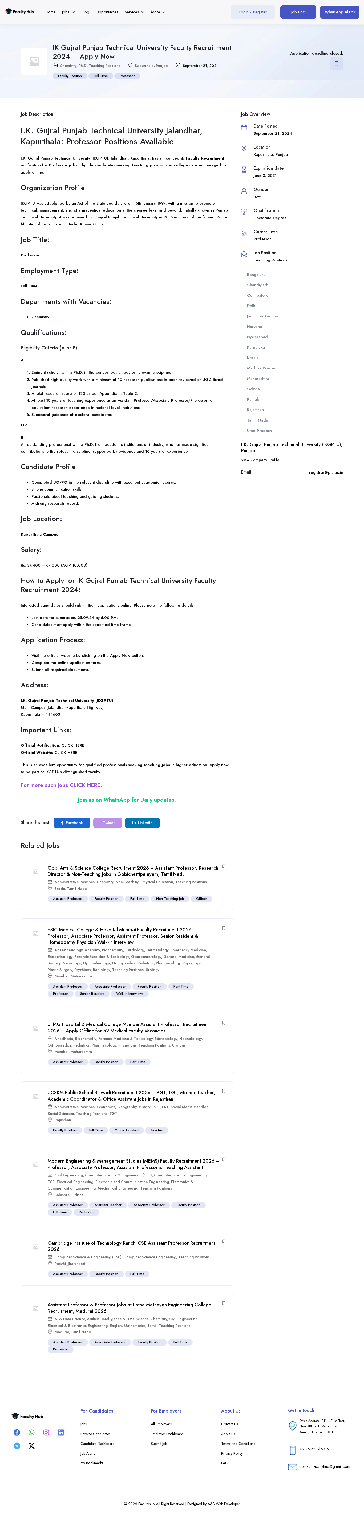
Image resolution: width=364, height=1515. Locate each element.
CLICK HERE (73, 745)
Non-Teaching (127, 882)
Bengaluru (256, 274)
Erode (60, 888)
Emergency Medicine (188, 950)
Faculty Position (70, 75)
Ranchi (60, 1263)
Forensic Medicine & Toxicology (102, 956)
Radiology (101, 969)
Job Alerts (87, 1453)
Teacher (157, 1130)
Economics (106, 1107)
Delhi (251, 306)
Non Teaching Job (170, 898)
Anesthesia (64, 1038)
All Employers (161, 1424)
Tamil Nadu (77, 888)
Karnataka (256, 347)
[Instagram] (46, 1432)
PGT (156, 1107)
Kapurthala (144, 65)
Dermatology (157, 950)
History (144, 1107)
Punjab (162, 65)
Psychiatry (82, 969)
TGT (113, 1113)
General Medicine (178, 956)
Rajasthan (63, 1120)
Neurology (72, 963)
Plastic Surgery (60, 969)
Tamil (152, 1325)
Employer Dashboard (167, 1434)
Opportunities (107, 12)
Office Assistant (127, 1130)
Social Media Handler (189, 1107)
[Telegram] (16, 1446)
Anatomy (92, 950)
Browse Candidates (95, 1434)
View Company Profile (260, 460)
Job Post (298, 12)
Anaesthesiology (69, 950)
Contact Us (229, 1424)
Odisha (77, 1195)
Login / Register (253, 12)
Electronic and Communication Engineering (132, 1181)
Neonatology (190, 1038)
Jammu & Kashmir (262, 316)
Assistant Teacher (108, 1204)
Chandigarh (257, 285)
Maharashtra (81, 976)
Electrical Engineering (75, 1181)
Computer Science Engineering (180, 1175)
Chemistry (68, 65)
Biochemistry (112, 950)
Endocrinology (60, 956)
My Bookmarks (91, 1463)
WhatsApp (116, 800)
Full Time (101, 75)
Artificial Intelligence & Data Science (117, 1319)
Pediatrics (145, 963)
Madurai (62, 1332)
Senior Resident (92, 993)
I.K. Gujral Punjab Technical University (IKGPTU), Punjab (291, 447)
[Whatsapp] (31, 1432)
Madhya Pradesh (262, 368)
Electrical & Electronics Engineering (78, 1325)
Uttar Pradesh (259, 431)
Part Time (180, 986)
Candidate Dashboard (97, 1443)
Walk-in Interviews (129, 993)
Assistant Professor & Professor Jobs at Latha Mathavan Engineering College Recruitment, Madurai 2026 (129, 1307)
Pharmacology (168, 963)
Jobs (66, 12)
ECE (51, 1181)
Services (132, 12)
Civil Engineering (69, 1175)
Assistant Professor (68, 898)
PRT (165, 1107)
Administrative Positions (75, 882)
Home (51, 12)
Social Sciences (61, 1113)
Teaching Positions (104, 65)
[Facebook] (16, 1432)
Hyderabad (257, 337)
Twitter (108, 822)
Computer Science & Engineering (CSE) (118, 1175)
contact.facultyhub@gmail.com (324, 1466)
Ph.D (83, 65)
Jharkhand (76, 1263)
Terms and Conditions (238, 1443)
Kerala (253, 358)
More (156, 12)
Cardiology (134, 950)
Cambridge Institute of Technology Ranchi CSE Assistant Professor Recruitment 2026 (131, 1246)
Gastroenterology (146, 956)
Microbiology (166, 1038)
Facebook (74, 822)
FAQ (224, 1463)
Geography (127, 1107)
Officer (201, 898)
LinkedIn (144, 822)
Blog (85, 12)
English (116, 1325)
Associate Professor (110, 986)
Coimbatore (258, 295)
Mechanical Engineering (118, 1188)
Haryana (254, 326)
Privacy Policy (232, 1453)
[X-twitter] (31, 1446)
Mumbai (61, 976)
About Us (228, 1434)
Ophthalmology (96, 963)
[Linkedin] (60, 1432)
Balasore (62, 1195)
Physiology (192, 963)
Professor (127, 75)
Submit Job (159, 1443)
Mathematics (134, 1325)
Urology (152, 969)
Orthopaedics (123, 963)
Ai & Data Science (70, 1319)
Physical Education (157, 882)
